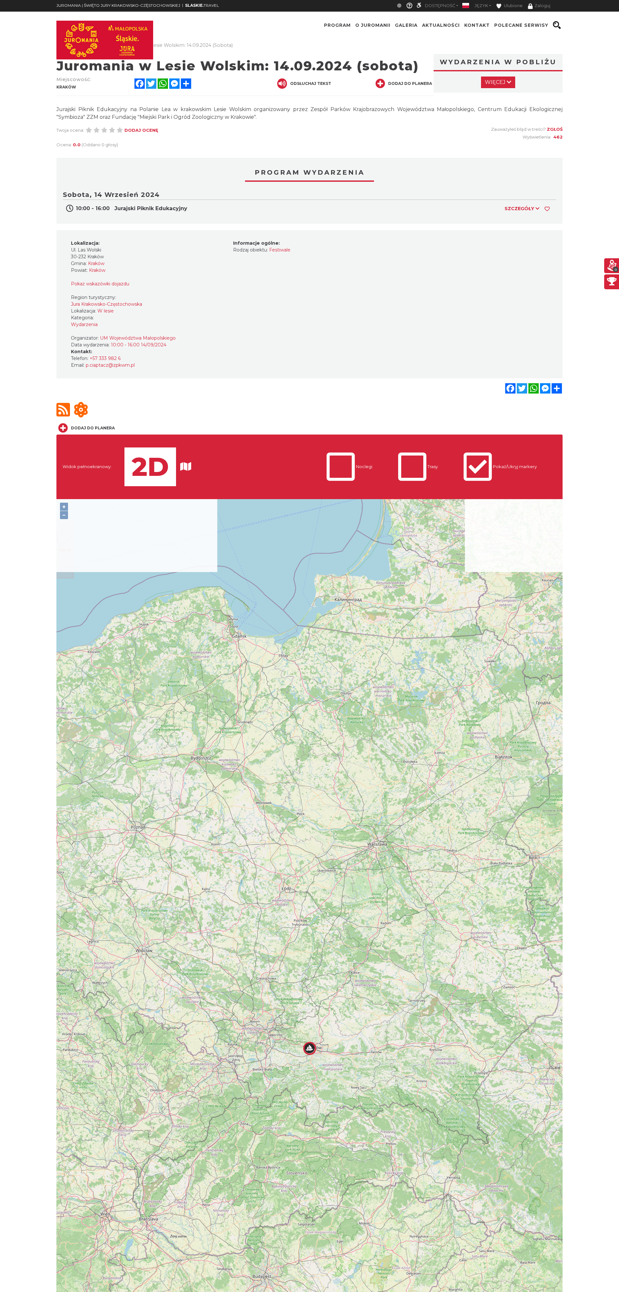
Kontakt (477, 25)
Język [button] (481, 5)
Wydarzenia (84, 324)
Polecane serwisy (521, 25)
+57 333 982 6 (105, 358)
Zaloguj (542, 5)
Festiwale (279, 250)
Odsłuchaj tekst (310, 83)
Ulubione (513, 5)
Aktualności (441, 25)
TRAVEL (202, 5)
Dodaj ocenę (141, 130)
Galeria (406, 25)
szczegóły (520, 208)
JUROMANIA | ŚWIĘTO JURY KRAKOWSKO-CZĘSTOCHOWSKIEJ (118, 5)
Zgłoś (555, 129)
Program (337, 25)
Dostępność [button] (440, 5)
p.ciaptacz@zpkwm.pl (110, 365)
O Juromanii (372, 25)
